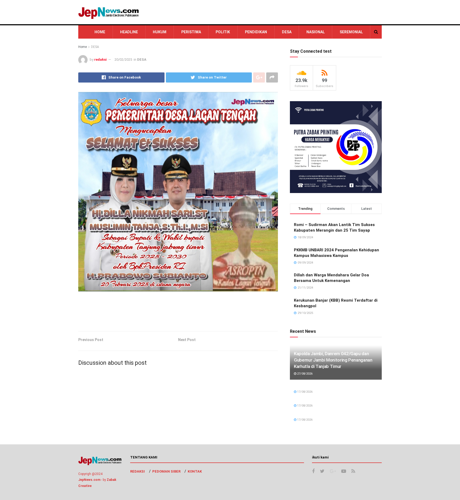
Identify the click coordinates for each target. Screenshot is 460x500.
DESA (286, 32)
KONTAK (195, 471)
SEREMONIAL (351, 32)
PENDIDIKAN (256, 32)
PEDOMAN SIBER (166, 471)
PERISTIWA (191, 32)
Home (82, 47)
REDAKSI (137, 471)
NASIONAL (315, 32)
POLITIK (223, 32)
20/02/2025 (123, 60)
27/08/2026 (304, 373)
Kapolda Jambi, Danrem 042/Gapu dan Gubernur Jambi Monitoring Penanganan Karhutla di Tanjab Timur (333, 360)
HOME (100, 32)
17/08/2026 (304, 392)
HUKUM (159, 32)
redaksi (100, 60)
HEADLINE (129, 32)
